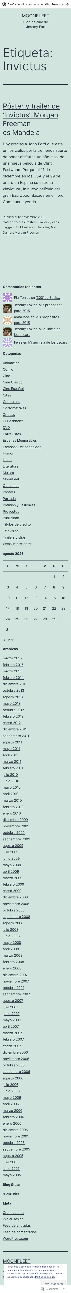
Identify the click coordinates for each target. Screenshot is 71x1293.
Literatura (10, 466)
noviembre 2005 (16, 1136)
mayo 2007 (12, 1020)
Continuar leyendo (19, 202)
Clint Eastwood (26, 227)
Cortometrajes (14, 408)
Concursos (11, 402)
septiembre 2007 (16, 994)
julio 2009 (10, 852)
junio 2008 (11, 936)
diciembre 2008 (15, 897)
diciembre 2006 (15, 1052)
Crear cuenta (13, 1213)
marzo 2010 (12, 800)
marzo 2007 (12, 1033)
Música (8, 473)
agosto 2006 (13, 1078)
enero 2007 (12, 1046)
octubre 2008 (14, 910)
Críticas (9, 415)
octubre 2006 (14, 1065)
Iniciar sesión (13, 1219)
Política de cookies (45, 1276)
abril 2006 (11, 1104)
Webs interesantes (17, 544)
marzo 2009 (12, 878)
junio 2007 (11, 1014)
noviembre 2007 (16, 981)
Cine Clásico (13, 382)
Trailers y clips (48, 222)
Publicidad (11, 518)
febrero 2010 (13, 807)
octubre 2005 (14, 1143)
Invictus (43, 227)
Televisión (11, 531)
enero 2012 (12, 723)
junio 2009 (11, 858)
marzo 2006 (12, 1111)
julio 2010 (10, 775)
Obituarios (11, 486)
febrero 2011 (13, 768)
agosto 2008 (13, 923)
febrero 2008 (13, 962)
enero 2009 (12, 891)
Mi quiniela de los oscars (47, 342)
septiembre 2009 (16, 839)
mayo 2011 (11, 749)
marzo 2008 (12, 955)
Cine (6, 376)
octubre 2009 (14, 833)
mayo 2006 (12, 1097)
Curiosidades (13, 421)
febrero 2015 (13, 665)
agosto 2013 (13, 697)
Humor (8, 453)
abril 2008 (11, 949)
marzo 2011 (12, 761)
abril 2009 (11, 871)
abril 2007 (11, 1026)
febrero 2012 (13, 716)
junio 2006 (11, 1091)
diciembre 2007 (15, 975)
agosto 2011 (12, 742)
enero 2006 (12, 1123)
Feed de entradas (17, 1225)
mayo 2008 (12, 943)
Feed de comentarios (20, 1232)
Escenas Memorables (20, 440)
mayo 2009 (12, 865)
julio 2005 (10, 1162)
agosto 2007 (13, 1001)
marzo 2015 (12, 658)
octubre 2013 (13, 690)
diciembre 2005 (15, 1130)
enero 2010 (12, 813)
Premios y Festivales (19, 505)
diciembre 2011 (15, 729)
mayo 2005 (12, 1175)
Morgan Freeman (27, 232)
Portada (9, 499)
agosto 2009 (13, 846)
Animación (11, 363)
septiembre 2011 (16, 736)
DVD (6, 428)
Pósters (31, 222)
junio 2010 (11, 781)
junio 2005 (11, 1169)
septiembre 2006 (16, 1072)
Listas (7, 460)
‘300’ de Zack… (48, 298)
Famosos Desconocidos (22, 447)
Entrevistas (12, 434)
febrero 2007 (13, 1039)
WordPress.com (15, 1238)
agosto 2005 (13, 1156)
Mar (10, 640)
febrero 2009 (13, 884)
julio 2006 (10, 1085)
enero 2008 (12, 968)
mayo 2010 (11, 787)
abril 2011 (10, 755)
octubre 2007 (13, 988)
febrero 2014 (13, 678)
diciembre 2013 (15, 684)
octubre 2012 (13, 710)
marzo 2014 (12, 671)
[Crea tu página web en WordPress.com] (35, 4)
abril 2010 (10, 794)
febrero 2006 (13, 1117)
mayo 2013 (11, 703)
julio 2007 (10, 1007)
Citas (7, 395)
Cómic (8, 369)
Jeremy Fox (23, 305)
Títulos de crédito (17, 524)
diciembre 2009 (15, 820)
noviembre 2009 (16, 826)
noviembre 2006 (16, 1059)
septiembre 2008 (16, 917)
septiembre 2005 (16, 1149)
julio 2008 (10, 929)
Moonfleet (35, 16)
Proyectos (11, 511)
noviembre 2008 (16, 904)
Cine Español (13, 389)
